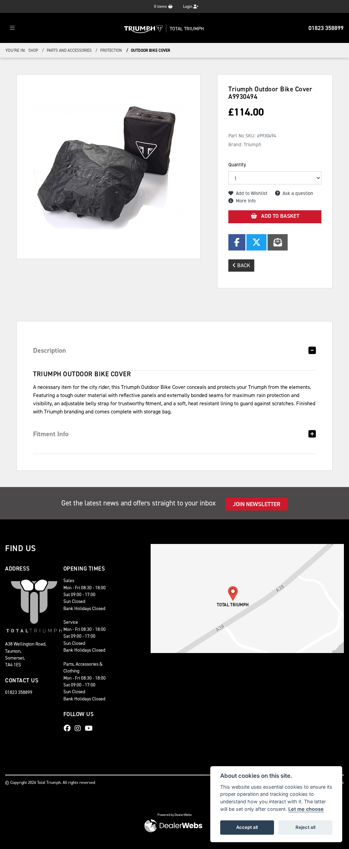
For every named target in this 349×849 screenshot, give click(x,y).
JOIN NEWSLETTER (256, 504)
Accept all (247, 827)
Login (188, 6)
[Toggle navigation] (12, 28)
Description (49, 350)
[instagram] (79, 728)
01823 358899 (326, 28)
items (161, 6)
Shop (33, 50)
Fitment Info (51, 433)
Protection (111, 50)
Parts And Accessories (69, 50)
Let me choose (306, 809)
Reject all (305, 827)
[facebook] (68, 728)
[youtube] (90, 728)
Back (243, 265)
